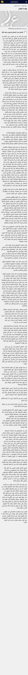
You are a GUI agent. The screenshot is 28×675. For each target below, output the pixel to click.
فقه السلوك (17, 6)
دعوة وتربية (24, 6)
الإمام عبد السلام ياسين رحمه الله (12, 32)
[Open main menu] (26, 2)
